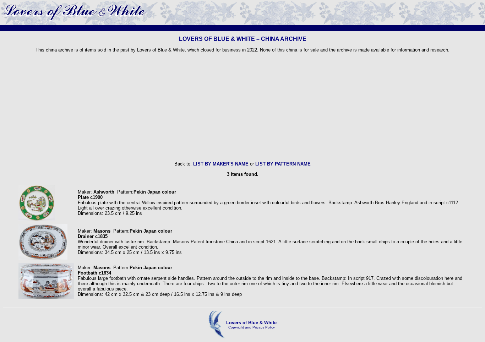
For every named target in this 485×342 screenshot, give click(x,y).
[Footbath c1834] (46, 297)
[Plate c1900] (36, 219)
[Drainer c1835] (42, 258)
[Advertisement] (242, 107)
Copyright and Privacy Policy (251, 327)
